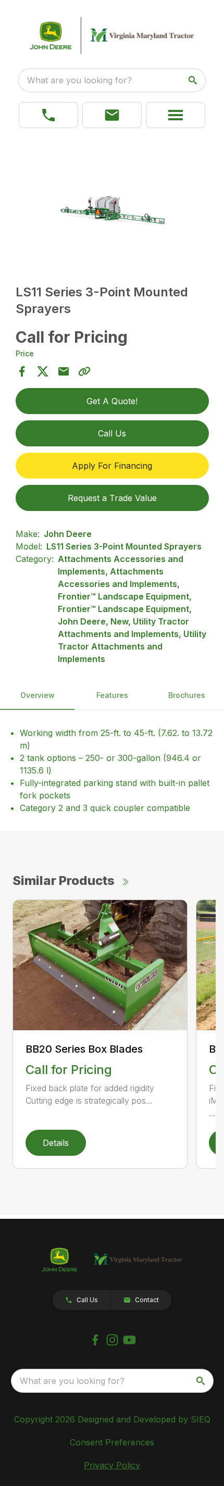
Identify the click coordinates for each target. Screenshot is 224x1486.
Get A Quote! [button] (112, 401)
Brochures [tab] (186, 695)
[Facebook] (95, 1340)
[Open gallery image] (112, 207)
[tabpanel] (112, 209)
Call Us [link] (112, 433)
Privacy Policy (112, 1465)
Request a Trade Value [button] (112, 498)
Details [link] (56, 1143)
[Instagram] (112, 1340)
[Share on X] (42, 371)
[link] (48, 115)
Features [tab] (112, 695)
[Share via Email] (63, 371)
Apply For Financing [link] (112, 465)
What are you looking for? (79, 80)
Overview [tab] (37, 695)
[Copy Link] (84, 371)
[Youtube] (129, 1340)
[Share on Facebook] (22, 371)
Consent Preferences (112, 1442)
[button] (112, 115)
